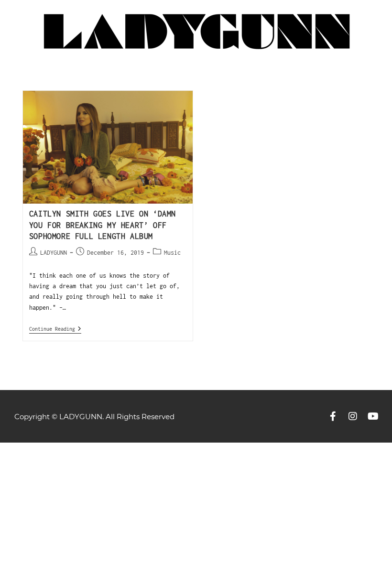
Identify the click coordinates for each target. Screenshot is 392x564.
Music (172, 252)
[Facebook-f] (333, 416)
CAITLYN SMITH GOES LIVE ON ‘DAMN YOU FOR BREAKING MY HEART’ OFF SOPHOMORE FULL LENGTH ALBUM (102, 224)
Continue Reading (55, 328)
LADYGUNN (53, 252)
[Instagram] (353, 416)
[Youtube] (373, 416)
